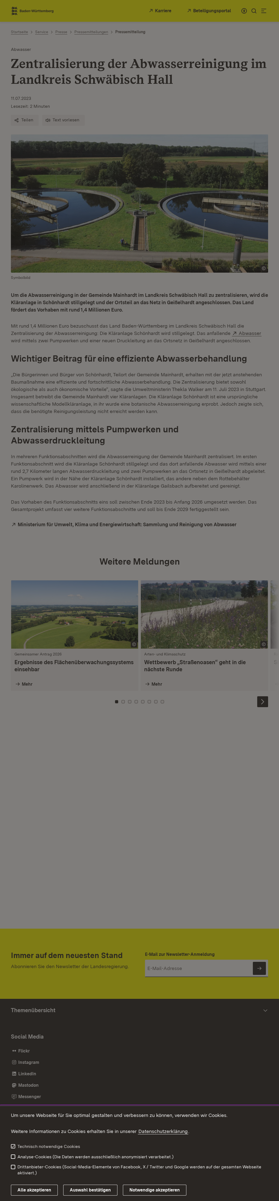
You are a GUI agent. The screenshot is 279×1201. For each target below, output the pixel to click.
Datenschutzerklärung (163, 1131)
